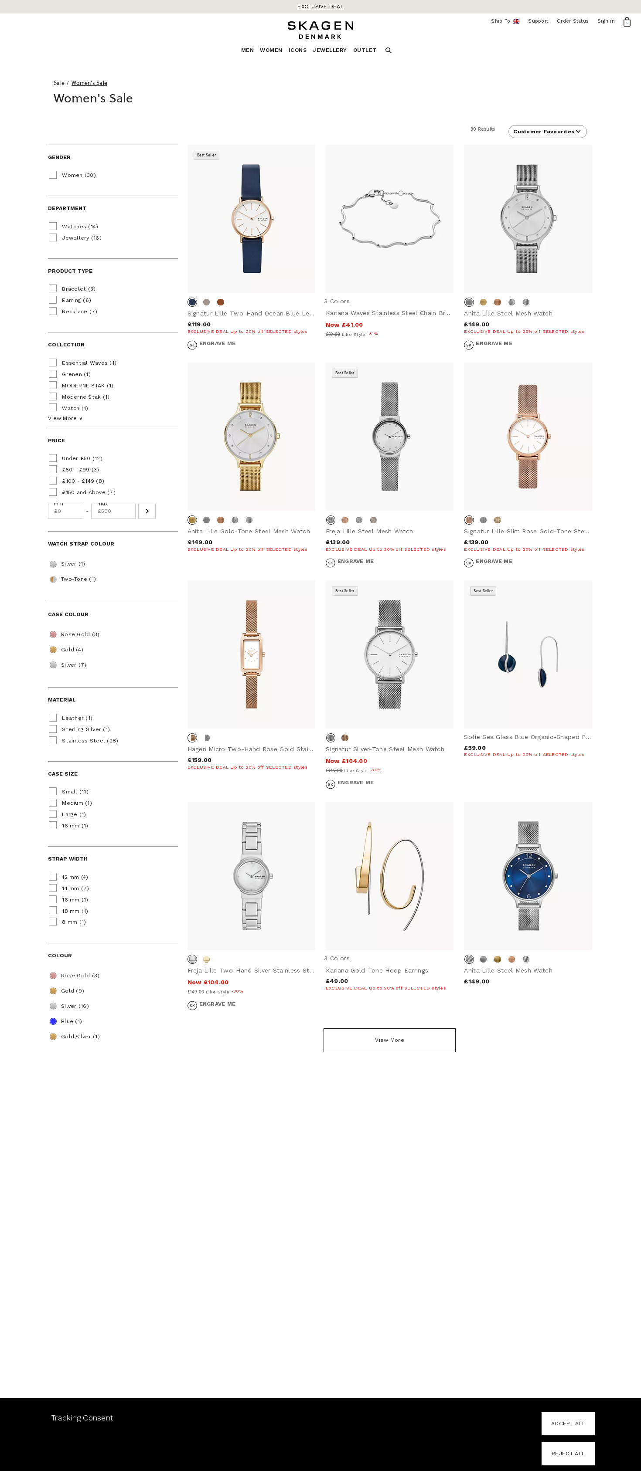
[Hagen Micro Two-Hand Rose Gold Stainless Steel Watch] (251, 654)
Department (67, 208)
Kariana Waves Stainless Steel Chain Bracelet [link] (395, 312)
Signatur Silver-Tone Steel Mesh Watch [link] (385, 749)
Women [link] (271, 50)
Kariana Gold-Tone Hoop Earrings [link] (377, 970)
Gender (59, 157)
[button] (147, 511)
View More (389, 1040)
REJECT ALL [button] (568, 1454)
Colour (60, 955)
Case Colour (68, 614)
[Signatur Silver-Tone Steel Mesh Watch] (389, 654)
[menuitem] (250, 52)
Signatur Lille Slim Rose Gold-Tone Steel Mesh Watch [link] (546, 531)
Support (538, 21)
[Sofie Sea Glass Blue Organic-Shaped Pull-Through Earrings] (528, 654)
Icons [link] (298, 50)
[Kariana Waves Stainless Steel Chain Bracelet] (389, 219)
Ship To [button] (503, 21)
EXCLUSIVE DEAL (320, 6)
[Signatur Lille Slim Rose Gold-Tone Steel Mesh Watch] (528, 437)
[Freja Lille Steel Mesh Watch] (389, 437)
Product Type (70, 271)
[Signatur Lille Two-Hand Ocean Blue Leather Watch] (251, 219)
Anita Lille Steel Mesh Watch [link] (508, 313)
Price (56, 440)
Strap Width (68, 859)
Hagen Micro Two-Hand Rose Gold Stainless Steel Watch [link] (276, 749)
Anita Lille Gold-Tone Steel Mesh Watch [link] (249, 531)
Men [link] (247, 50)
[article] (251, 254)
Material (62, 700)
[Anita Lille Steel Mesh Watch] (528, 219)
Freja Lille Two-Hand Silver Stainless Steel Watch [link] (264, 970)
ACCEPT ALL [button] (568, 1423)
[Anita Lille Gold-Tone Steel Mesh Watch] (251, 437)
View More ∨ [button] (65, 418)
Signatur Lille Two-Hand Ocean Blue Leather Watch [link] (267, 313)
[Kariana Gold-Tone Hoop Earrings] (389, 876)
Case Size (63, 774)
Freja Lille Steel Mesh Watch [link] (369, 531)
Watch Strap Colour (81, 544)
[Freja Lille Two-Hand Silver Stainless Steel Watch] (251, 876)
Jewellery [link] (330, 50)
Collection (66, 345)
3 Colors (336, 301)
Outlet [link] (365, 50)
